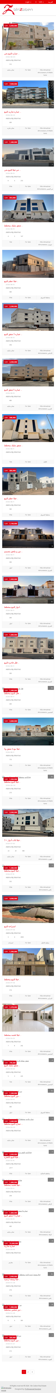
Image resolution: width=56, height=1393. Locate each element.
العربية (50, 2)
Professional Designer (33, 1389)
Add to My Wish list (13, 60)
